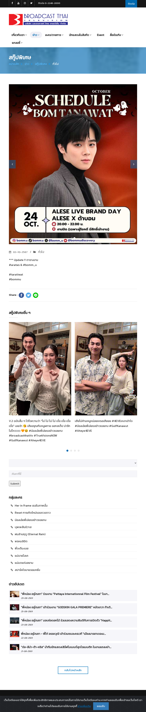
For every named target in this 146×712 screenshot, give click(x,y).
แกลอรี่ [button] (16, 43)
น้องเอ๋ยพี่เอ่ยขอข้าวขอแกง (30, 520)
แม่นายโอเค (21, 555)
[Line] (35, 295)
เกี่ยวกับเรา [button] (18, 35)
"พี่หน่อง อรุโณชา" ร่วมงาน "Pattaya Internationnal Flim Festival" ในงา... (65, 594)
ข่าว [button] (35, 35)
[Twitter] (28, 295)
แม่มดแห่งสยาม (24, 563)
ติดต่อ (131, 4)
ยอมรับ (101, 706)
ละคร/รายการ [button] (53, 35)
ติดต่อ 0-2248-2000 (49, 3)
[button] (12, 164)
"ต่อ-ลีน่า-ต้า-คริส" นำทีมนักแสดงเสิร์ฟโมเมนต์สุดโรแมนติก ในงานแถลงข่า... (66, 647)
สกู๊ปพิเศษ (41, 64)
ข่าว (27, 64)
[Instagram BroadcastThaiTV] (25, 3)
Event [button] (100, 35)
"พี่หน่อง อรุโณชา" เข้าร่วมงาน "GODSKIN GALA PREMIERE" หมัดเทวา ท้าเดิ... (66, 607)
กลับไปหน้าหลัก (73, 670)
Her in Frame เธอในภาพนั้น (31, 505)
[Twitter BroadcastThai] (31, 3)
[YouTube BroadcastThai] (18, 3)
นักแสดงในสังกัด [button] (79, 35)
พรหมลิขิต (21, 541)
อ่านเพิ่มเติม (84, 706)
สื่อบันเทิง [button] (115, 35)
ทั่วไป (40, 252)
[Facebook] (21, 295)
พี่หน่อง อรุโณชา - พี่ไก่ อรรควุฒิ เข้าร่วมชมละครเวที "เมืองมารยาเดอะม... (63, 633)
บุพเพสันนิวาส (23, 527)
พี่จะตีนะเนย (21, 548)
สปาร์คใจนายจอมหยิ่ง (27, 570)
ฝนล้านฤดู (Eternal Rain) (30, 534)
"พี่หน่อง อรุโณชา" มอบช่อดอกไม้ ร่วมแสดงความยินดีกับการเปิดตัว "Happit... (66, 620)
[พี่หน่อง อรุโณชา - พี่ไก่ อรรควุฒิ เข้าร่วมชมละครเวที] (14, 634)
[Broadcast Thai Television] (38, 19)
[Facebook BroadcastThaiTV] (12, 3)
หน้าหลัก (14, 64)
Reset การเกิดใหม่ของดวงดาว (33, 512)
